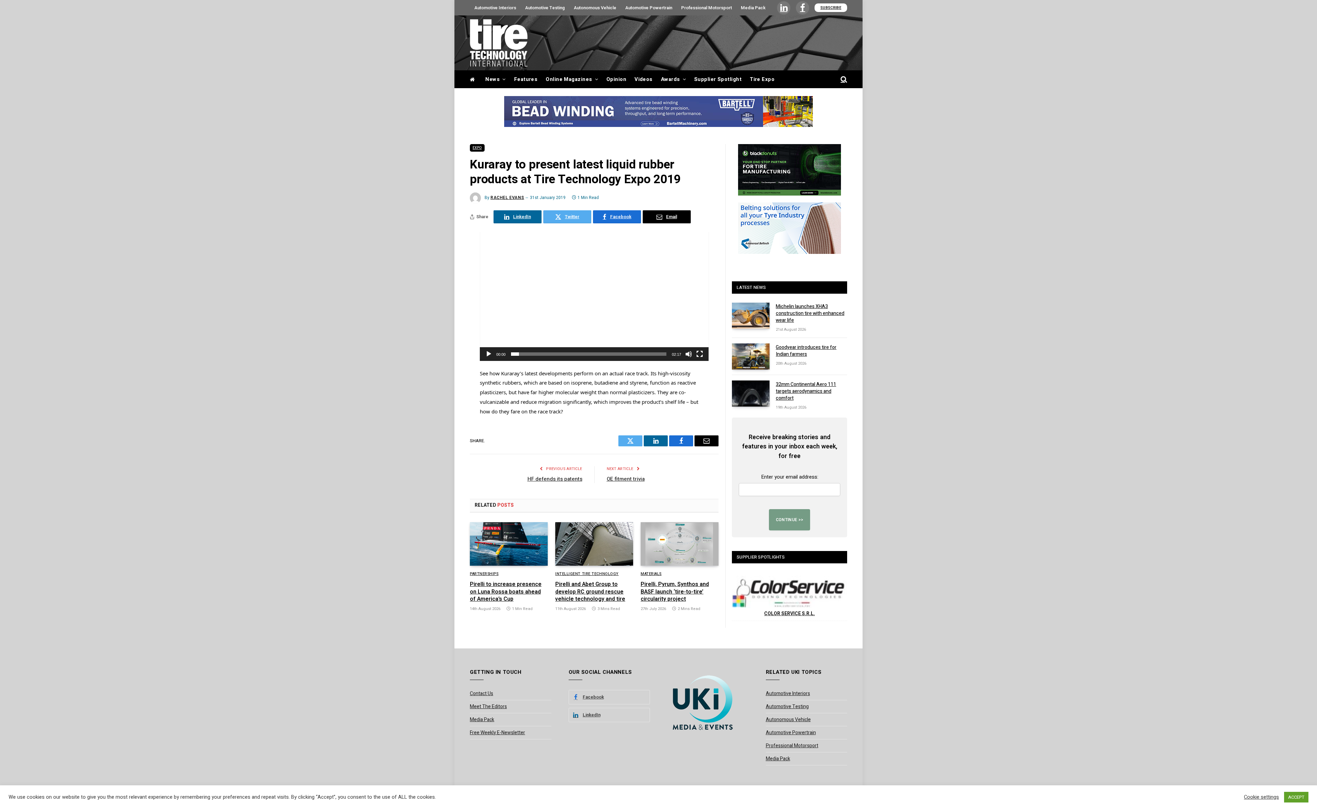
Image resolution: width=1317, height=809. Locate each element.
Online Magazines (569, 79)
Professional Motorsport (706, 7)
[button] (594, 296)
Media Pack (753, 7)
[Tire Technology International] (498, 43)
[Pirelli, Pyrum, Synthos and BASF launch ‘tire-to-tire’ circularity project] (680, 544)
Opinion (616, 79)
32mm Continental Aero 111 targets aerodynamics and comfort (806, 391)
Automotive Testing (545, 7)
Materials (651, 574)
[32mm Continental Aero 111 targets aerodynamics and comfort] (751, 393)
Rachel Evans (507, 198)
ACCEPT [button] (1296, 797)
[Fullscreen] (699, 354)
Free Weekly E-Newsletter (497, 732)
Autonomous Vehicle (595, 7)
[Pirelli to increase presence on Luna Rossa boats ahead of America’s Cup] (509, 544)
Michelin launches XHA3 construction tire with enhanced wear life (810, 313)
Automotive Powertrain (648, 7)
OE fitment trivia (626, 479)
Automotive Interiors (495, 7)
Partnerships (484, 574)
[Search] (843, 79)
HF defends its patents (554, 479)
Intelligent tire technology (587, 574)
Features (526, 79)
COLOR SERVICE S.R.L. (789, 613)
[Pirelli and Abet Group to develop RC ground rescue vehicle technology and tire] (594, 544)
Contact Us (481, 693)
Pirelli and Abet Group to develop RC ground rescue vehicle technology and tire (590, 592)
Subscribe (830, 8)
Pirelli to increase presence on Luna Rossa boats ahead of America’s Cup (506, 592)
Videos (643, 79)
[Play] (488, 354)
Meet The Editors (488, 706)
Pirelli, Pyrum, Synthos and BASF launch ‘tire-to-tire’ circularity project (675, 592)
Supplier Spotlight (717, 79)
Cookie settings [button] (1261, 797)
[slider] (589, 354)
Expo (477, 147)
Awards (670, 79)
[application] (594, 296)
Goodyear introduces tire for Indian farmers (806, 351)
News (492, 79)
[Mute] (688, 354)
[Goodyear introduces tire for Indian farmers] (751, 356)
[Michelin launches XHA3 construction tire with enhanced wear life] (751, 316)
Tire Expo (762, 79)
